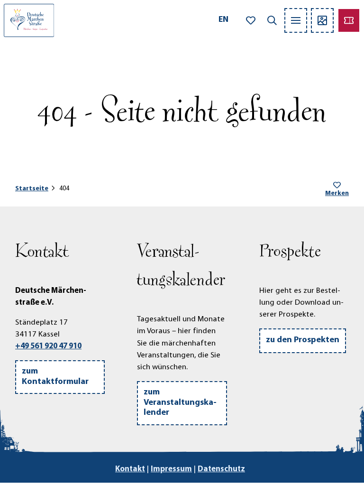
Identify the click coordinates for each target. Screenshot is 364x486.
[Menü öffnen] (295, 20)
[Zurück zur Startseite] (29, 20)
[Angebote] (348, 20)
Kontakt (130, 469)
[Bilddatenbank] (322, 20)
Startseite (31, 188)
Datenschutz (221, 469)
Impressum (171, 469)
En (223, 20)
